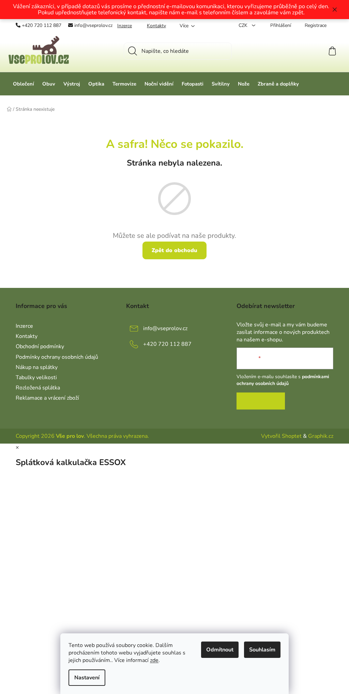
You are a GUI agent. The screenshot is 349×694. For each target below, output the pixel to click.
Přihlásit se (260, 401)
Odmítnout (219, 649)
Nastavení (87, 677)
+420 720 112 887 (41, 25)
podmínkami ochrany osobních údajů (283, 380)
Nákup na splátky (37, 367)
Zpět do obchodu (174, 250)
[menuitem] (23, 83)
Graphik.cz (320, 436)
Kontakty (156, 25)
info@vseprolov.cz (93, 25)
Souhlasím (262, 649)
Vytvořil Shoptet (281, 436)
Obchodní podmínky (40, 346)
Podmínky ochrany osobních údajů (57, 357)
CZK (244, 25)
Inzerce (124, 25)
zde (154, 660)
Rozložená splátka (38, 387)
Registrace (316, 25)
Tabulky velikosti (36, 377)
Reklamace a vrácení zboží (47, 398)
